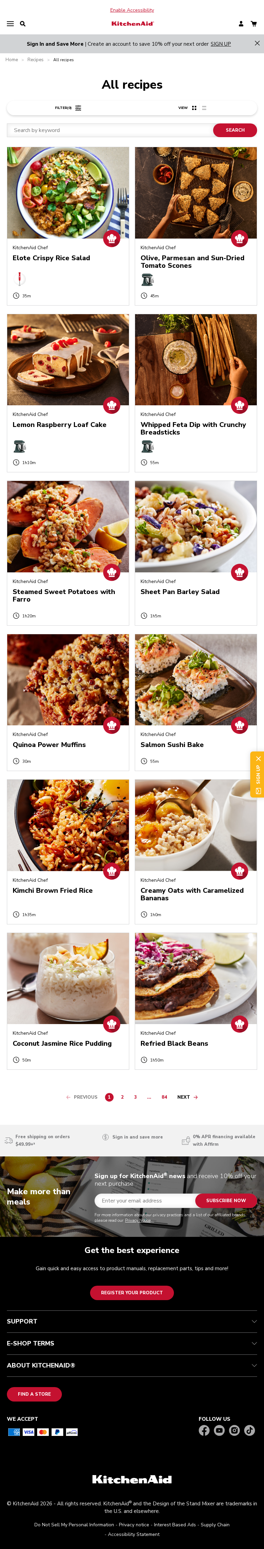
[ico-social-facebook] (204, 1431)
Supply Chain (215, 1524)
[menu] (10, 24)
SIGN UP (221, 44)
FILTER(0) (63, 108)
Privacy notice (134, 1524)
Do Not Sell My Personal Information (74, 1524)
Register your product (132, 1293)
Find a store (34, 1394)
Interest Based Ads (175, 1524)
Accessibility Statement (134, 1534)
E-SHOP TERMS (30, 1343)
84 (166, 1098)
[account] (241, 24)
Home (12, 60)
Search (235, 130)
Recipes (36, 60)
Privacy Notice (138, 1220)
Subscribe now (226, 1201)
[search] (23, 24)
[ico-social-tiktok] (249, 1431)
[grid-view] (194, 108)
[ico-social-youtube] (219, 1431)
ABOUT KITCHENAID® (41, 1365)
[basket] (253, 24)
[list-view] (204, 108)
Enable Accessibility (132, 10)
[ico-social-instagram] (234, 1431)
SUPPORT (22, 1321)
